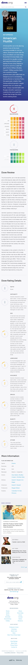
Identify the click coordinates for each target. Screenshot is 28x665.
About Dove (14, 643)
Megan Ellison (16, 488)
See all (23, 567)
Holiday (8, 620)
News (14, 633)
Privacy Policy (13, 645)
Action (20, 615)
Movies (7, 611)
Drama (13, 463)
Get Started (13, 591)
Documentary (7, 618)
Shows (20, 611)
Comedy (20, 616)
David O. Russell (16, 480)
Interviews (14, 629)
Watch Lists (14, 631)
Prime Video (20, 613)
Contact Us (14, 647)
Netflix (7, 613)
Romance (20, 620)
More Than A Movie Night (14, 635)
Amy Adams (15, 475)
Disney (7, 615)
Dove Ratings (14, 641)
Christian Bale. (21, 477)
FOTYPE (25, 651)
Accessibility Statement (10, 652)
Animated (7, 616)
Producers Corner (13, 627)
